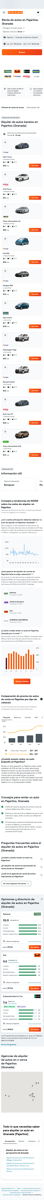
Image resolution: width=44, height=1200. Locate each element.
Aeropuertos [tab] (10, 1141)
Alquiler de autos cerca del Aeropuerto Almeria (20, 1170)
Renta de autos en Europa (31, 1188)
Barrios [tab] (21, 1141)
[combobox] (14, 28)
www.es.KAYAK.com (7, 1188)
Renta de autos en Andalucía (30, 1190)
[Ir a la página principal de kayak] (15, 12)
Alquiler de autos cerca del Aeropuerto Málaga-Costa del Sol (20, 1159)
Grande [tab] (28, 717)
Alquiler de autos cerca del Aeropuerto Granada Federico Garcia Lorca (20, 1164)
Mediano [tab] (17, 717)
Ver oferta (35, 165)
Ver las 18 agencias (8, 1044)
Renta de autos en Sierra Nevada (20, 1192)
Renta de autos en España (10, 1190)
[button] (4, 12)
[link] (22, 681)
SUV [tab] (36, 717)
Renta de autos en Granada (11, 1195)
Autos (19, 1188)
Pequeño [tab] (6, 717)
